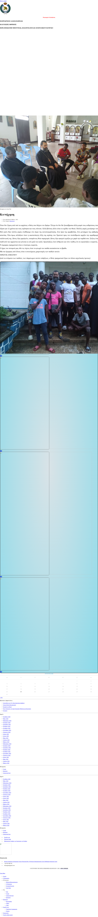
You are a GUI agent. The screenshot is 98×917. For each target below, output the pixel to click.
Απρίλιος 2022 (6, 761)
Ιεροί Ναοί (8, 888)
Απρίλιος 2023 (6, 740)
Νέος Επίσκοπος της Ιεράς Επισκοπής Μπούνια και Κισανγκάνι (17, 708)
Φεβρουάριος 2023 (7, 743)
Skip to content (3, 1)
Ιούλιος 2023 (6, 734)
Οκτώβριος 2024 (6, 716)
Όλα (7, 891)
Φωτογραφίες (9, 901)
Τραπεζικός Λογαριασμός (11, 909)
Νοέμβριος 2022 (6, 749)
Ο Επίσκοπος (9, 884)
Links (7, 905)
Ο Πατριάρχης (6, 878)
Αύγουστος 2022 (6, 755)
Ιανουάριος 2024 (6, 722)
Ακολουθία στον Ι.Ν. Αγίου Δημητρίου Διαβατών (13, 703)
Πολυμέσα (5, 899)
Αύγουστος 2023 (6, 732)
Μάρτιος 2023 (6, 742)
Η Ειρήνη (5, 710)
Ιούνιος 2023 (6, 736)
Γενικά (4, 769)
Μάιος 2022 (5, 759)
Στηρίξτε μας (6, 907)
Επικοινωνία (5, 913)
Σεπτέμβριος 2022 (7, 753)
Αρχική (4, 876)
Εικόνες (8, 911)
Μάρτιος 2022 (6, 763)
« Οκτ (1, 697)
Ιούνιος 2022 (6, 757)
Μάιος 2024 (5, 718)
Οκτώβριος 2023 (6, 728)
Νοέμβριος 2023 (6, 726)
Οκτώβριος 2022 (6, 751)
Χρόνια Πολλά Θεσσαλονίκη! (9, 705)
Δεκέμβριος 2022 (7, 747)
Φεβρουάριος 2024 (7, 720)
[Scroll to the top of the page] (0, 871)
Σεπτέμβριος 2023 (7, 730)
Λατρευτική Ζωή (6, 773)
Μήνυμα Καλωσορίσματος (12, 882)
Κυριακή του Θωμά (7, 706)
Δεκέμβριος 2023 (7, 724)
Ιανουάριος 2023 (6, 745)
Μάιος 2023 (5, 738)
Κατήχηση (12, 221)
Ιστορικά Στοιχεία (10, 886)
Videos (7, 903)
